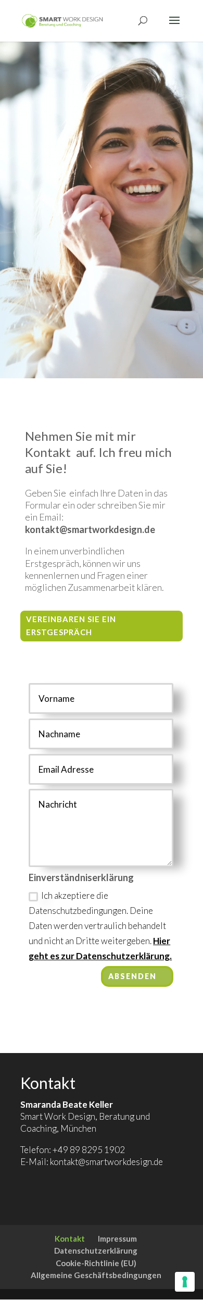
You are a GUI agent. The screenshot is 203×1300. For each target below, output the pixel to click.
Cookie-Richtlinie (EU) (96, 1263)
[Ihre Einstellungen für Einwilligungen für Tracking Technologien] (185, 1282)
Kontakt (70, 1238)
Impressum (117, 1238)
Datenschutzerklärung (95, 1250)
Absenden (132, 976)
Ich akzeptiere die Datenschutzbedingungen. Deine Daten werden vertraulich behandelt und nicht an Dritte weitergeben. (100, 925)
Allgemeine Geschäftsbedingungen (96, 1275)
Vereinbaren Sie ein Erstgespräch (71, 625)
